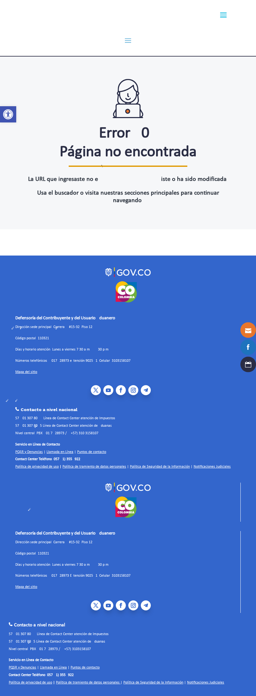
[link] (8, 114)
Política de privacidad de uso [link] (37, 467)
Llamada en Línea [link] (60, 452)
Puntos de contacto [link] (91, 452)
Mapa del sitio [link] (26, 372)
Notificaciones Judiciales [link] (212, 467)
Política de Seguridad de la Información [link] (160, 467)
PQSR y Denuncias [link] (29, 452)
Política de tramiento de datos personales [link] (94, 467)
